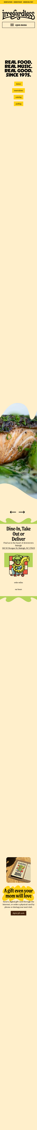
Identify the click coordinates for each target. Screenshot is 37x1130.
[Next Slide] (21, 512)
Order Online (18, 582)
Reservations (8, 2)
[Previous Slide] (13, 512)
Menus (18, 84)
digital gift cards (18, 913)
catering (18, 97)
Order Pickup (18, 2)
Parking (18, 104)
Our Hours (18, 589)
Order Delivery (28, 2)
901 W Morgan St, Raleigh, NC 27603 (18, 548)
